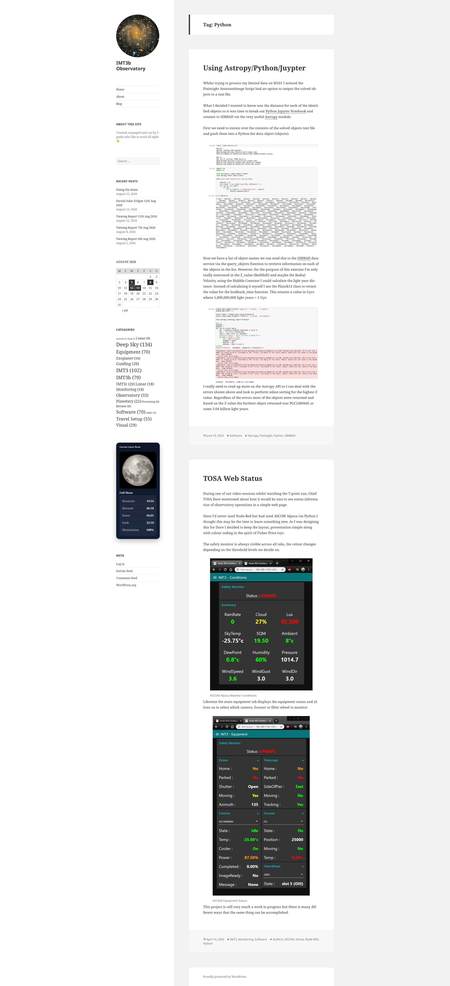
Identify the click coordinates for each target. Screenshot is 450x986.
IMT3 (129, 370)
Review (123, 406)
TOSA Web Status (232, 478)
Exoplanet (128, 358)
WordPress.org (126, 585)
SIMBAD (303, 258)
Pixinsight (265, 436)
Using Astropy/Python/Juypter (254, 67)
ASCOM (289, 939)
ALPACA (278, 939)
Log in (120, 564)
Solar (151, 412)
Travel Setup (134, 419)
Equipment (133, 352)
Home (120, 89)
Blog (119, 104)
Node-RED (312, 939)
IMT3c (125, 383)
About (120, 97)
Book (131, 339)
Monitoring (130, 389)
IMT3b (128, 377)
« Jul (125, 310)
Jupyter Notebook (292, 111)
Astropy (271, 117)
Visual (126, 425)
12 (131, 288)
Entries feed (124, 571)
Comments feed (126, 578)
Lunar (145, 383)
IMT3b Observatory (130, 66)
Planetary (128, 401)
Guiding (127, 363)
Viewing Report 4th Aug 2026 (135, 239)
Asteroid (121, 339)
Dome (300, 939)
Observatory (132, 395)
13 (138, 288)
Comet (143, 338)
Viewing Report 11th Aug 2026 (136, 216)
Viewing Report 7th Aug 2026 (135, 228)
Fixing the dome (127, 190)
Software (130, 412)
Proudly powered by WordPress (224, 977)
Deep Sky (134, 344)
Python (271, 111)
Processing (150, 401)
